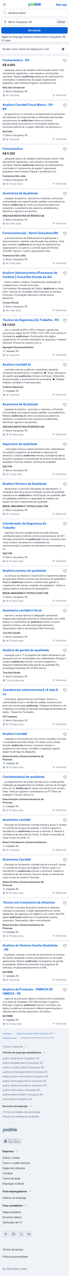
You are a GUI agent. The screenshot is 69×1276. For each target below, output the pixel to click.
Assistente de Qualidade (20, 193)
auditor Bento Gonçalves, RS (17, 1099)
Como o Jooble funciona (16, 1163)
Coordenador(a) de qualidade (23, 776)
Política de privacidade (15, 1256)
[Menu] (4, 4)
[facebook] (6, 1234)
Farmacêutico (13, 148)
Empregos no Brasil (13, 1183)
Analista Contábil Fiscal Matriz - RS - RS (28, 107)
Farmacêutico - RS (16, 60)
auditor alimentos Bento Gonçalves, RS (23, 1094)
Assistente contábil (16, 819)
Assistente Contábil (17, 859)
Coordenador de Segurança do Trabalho (24, 525)
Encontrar (34, 30)
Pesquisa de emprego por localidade (21, 1116)
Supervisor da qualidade (20, 444)
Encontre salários (12, 1217)
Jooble (23, 1269)
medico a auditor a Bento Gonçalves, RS (23, 1067)
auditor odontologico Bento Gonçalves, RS (24, 1081)
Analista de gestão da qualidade (26, 650)
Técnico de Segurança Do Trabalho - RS (31, 320)
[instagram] (13, 1234)
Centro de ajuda (11, 1178)
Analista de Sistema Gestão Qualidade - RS (30, 947)
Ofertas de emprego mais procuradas (21, 1112)
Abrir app (61, 4)
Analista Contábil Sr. (17, 364)
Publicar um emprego (14, 1197)
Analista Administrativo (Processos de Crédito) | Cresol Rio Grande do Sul (30, 275)
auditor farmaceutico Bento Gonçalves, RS (25, 1085)
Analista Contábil (15, 733)
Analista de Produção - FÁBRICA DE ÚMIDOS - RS (28, 991)
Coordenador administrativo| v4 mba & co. (30, 692)
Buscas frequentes (13, 1046)
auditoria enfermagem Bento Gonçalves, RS (25, 1072)
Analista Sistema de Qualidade (25, 483)
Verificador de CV (12, 1222)
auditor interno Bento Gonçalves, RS (21, 1090)
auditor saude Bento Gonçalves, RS (21, 1058)
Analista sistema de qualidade (24, 570)
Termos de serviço (13, 1249)
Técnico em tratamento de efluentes (29, 902)
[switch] (63, 49)
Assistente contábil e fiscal (22, 610)
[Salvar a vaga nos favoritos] (65, 60)
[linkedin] (29, 1234)
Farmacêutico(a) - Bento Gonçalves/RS (30, 233)
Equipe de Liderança (14, 1168)
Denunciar (61, 95)
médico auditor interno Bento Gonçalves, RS (25, 1076)
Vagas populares (12, 1212)
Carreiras (8, 1173)
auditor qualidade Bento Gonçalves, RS (23, 1062)
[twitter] (21, 1234)
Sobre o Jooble (11, 1157)
